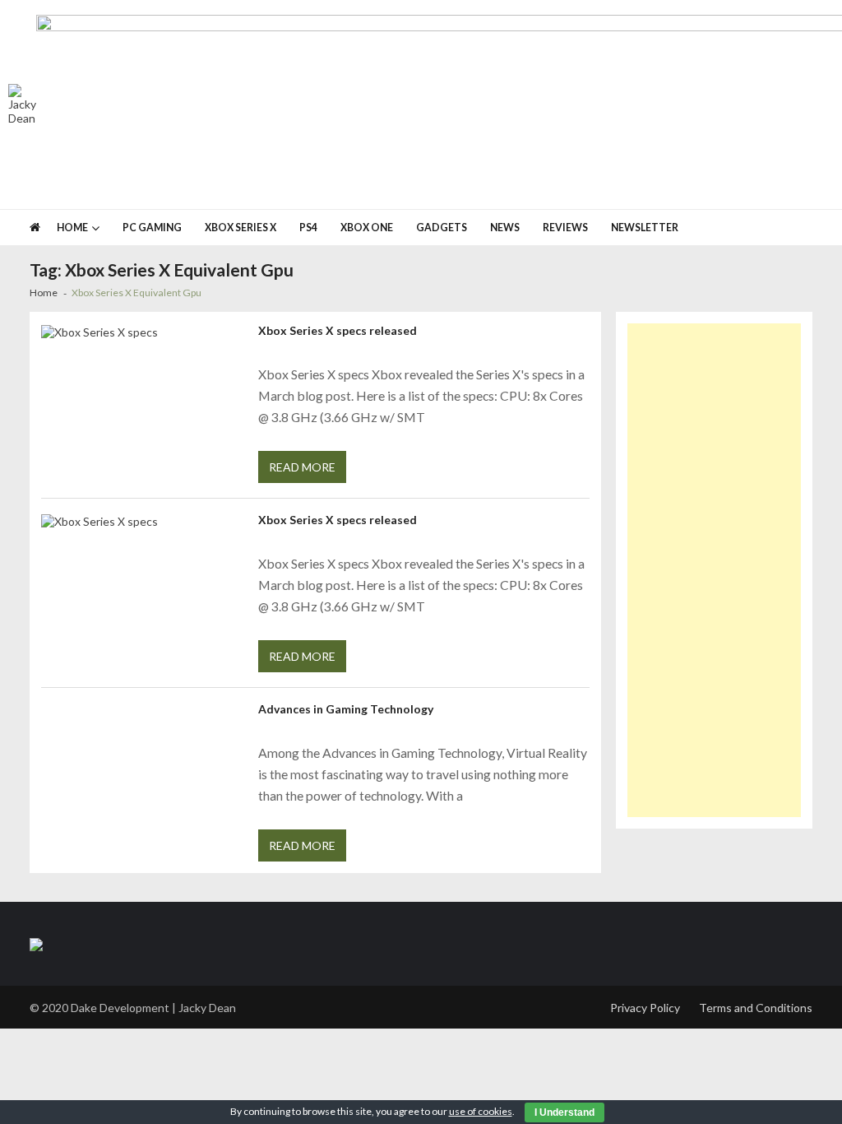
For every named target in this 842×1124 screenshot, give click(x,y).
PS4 (308, 227)
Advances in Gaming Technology (345, 709)
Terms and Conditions (755, 1008)
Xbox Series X (240, 227)
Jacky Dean (207, 1008)
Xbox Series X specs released (337, 330)
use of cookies (480, 1111)
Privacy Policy (645, 1008)
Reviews (565, 227)
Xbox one (366, 227)
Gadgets (441, 227)
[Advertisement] (714, 570)
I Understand (564, 1112)
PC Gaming (152, 227)
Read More (302, 467)
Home (72, 227)
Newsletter (644, 227)
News (505, 227)
